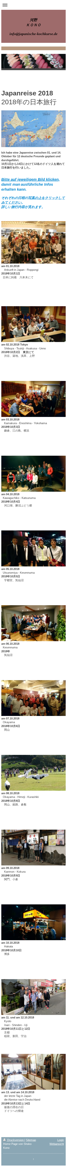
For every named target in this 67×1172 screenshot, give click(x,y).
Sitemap (31, 1140)
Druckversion (15, 1140)
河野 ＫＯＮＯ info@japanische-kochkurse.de (33, 27)
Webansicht (57, 1143)
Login (60, 1140)
